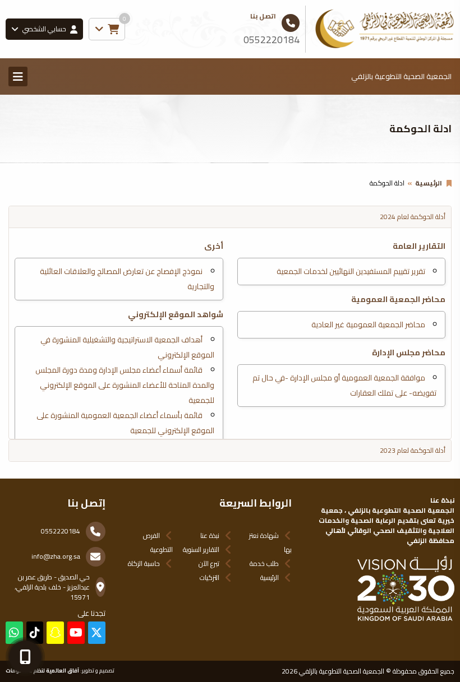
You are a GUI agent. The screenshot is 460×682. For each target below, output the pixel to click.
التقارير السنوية (201, 549)
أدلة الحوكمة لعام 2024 (412, 217)
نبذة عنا (209, 535)
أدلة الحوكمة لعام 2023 (412, 451)
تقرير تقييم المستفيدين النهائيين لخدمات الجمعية (351, 271)
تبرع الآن (209, 563)
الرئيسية (428, 183)
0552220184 (60, 531)
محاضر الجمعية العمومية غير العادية (368, 324)
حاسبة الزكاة (144, 563)
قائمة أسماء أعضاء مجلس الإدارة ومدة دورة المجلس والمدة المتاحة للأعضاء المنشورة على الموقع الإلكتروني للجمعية (124, 385)
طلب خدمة (264, 563)
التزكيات (209, 577)
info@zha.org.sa (55, 556)
